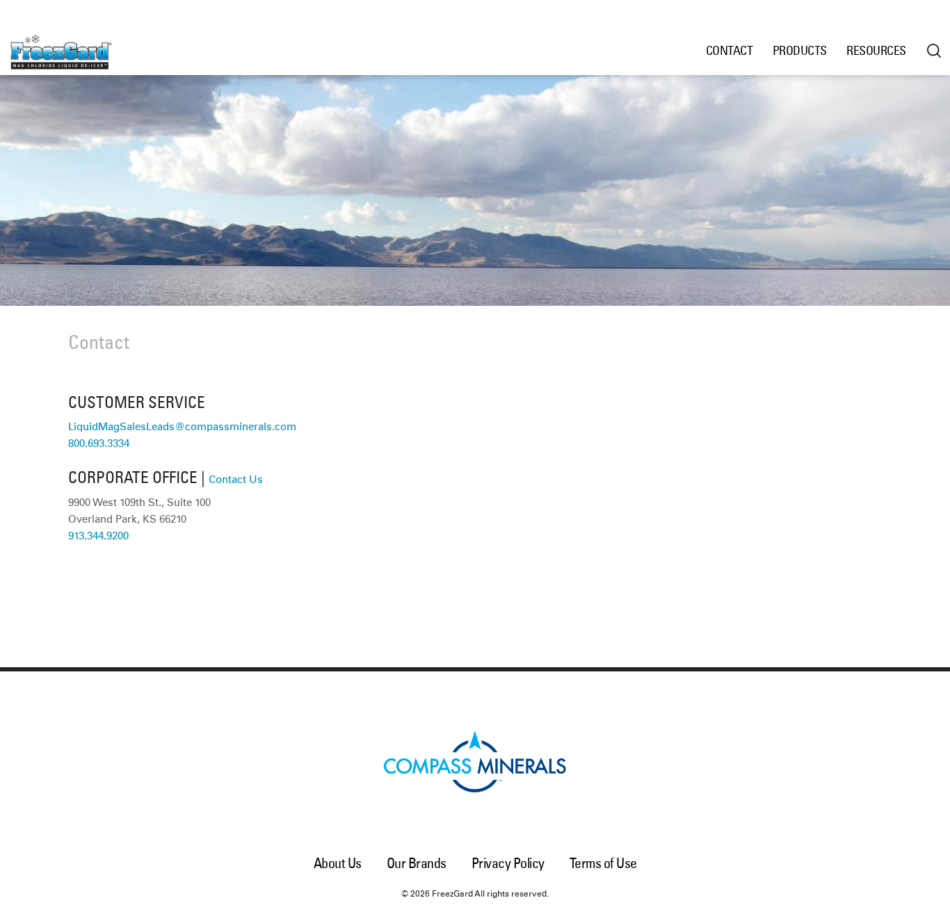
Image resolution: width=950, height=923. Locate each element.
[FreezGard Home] (79, 50)
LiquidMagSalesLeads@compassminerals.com (182, 427)
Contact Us (236, 480)
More (934, 50)
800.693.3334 (98, 444)
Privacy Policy (508, 863)
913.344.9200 (98, 536)
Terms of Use (603, 863)
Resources (876, 50)
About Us (338, 863)
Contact (729, 50)
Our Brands (416, 863)
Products (800, 50)
